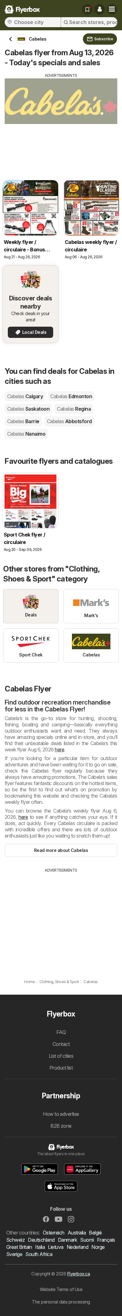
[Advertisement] (61, 122)
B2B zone (61, 1126)
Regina (74, 409)
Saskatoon (28, 409)
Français (106, 1240)
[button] (99, 9)
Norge (97, 1247)
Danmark (67, 1240)
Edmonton (71, 396)
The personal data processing (61, 1301)
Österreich (53, 1232)
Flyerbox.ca (78, 1273)
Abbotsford (69, 421)
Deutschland (41, 1240)
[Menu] (112, 9)
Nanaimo (26, 434)
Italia (40, 1247)
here (59, 749)
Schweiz (15, 1240)
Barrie (23, 421)
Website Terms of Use (61, 1289)
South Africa (38, 1254)
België (95, 1232)
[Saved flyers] (87, 9)
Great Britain (19, 1247)
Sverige (14, 1254)
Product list (61, 1068)
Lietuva (55, 1247)
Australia (77, 1232)
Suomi (87, 1240)
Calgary (25, 396)
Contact (61, 1044)
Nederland (77, 1247)
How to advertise (61, 1114)
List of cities (61, 1056)
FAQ (61, 1032)
